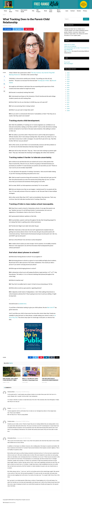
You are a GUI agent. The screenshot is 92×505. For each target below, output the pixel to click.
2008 (68, 110)
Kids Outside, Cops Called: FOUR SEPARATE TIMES (10, 379)
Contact (72, 10)
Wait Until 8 (50, 307)
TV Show (10, 10)
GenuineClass (12, 502)
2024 (68, 77)
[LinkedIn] (4, 83)
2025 (68, 75)
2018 (68, 89)
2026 (68, 73)
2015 (68, 96)
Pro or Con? (67, 62)
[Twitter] (4, 80)
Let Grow (69, 51)
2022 (68, 81)
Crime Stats (50, 10)
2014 (68, 98)
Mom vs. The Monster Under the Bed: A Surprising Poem (30, 379)
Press (17, 10)
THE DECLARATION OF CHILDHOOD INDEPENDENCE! (50, 379)
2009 (68, 108)
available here (22, 303)
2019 (68, 87)
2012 (68, 102)
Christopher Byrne (11, 438)
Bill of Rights (59, 10)
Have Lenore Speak (24, 10)
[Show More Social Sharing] (35, 29)
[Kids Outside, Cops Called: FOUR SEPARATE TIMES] (11, 372)
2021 (68, 83)
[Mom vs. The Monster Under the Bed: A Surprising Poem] (31, 372)
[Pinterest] (4, 87)
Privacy (85, 10)
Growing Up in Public (43, 80)
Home (5, 10)
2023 (68, 79)
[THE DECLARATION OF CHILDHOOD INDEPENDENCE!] (51, 372)
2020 (68, 85)
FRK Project (38, 10)
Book (45, 10)
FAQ (33, 10)
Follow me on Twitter (69, 44)
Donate (79, 10)
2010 (68, 106)
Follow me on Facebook (70, 46)
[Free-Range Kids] (46, 4)
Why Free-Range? (68, 63)
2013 (68, 100)
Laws (66, 10)
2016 (68, 93)
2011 (68, 104)
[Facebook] (4, 76)
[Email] (4, 91)
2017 (68, 91)
